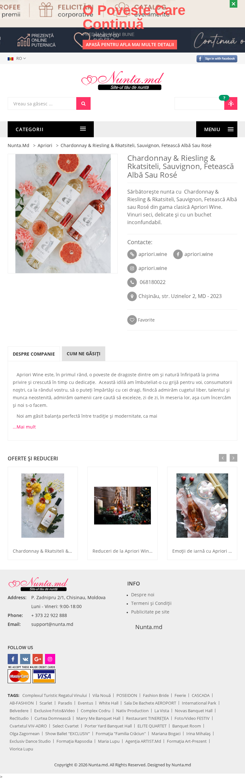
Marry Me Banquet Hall (98, 718)
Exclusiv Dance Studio (30, 741)
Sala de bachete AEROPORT (150, 703)
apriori (45, 145)
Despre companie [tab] (34, 354)
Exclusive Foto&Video (54, 710)
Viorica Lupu (21, 749)
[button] (18, 58)
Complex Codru (95, 710)
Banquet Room (186, 726)
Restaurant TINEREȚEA (147, 718)
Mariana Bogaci (166, 733)
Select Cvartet (66, 726)
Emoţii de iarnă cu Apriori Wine (205, 551)
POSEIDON (126, 695)
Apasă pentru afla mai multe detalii (130, 44)
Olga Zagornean (25, 733)
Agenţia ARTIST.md (143, 741)
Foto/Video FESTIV (192, 718)
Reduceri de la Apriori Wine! (123, 551)
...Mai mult (24, 427)
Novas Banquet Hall (193, 710)
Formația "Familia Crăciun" (121, 733)
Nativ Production (132, 710)
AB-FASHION (22, 703)
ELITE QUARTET (152, 726)
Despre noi (142, 595)
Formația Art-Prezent (187, 741)
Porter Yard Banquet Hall (108, 726)
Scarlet (46, 703)
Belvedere (19, 710)
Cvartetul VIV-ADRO (28, 726)
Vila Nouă (102, 695)
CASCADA (201, 695)
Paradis (65, 703)
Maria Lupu (109, 741)
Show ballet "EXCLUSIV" (67, 733)
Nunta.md (148, 627)
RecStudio (19, 718)
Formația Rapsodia (74, 741)
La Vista (161, 710)
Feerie (180, 695)
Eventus (85, 703)
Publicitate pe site (150, 612)
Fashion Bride (156, 695)
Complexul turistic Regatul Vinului (54, 695)
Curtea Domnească (52, 718)
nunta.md (18, 145)
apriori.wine (152, 254)
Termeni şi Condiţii (151, 603)
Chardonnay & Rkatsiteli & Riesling (50, 551)
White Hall (108, 703)
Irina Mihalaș (198, 733)
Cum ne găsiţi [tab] (83, 354)
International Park (199, 703)
